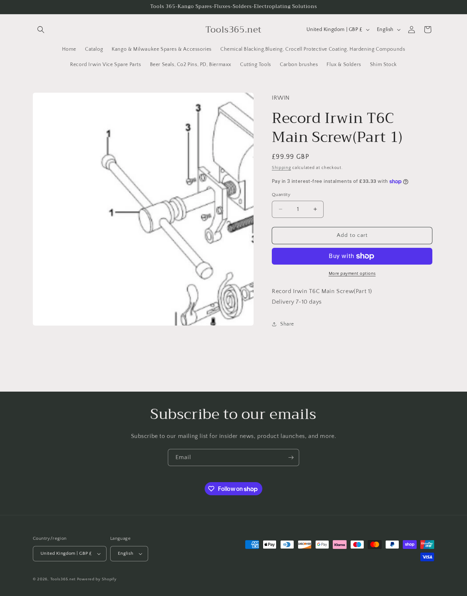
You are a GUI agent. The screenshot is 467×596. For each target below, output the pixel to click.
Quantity (281, 194)
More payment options (352, 273)
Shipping (281, 167)
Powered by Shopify (97, 579)
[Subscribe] (291, 457)
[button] (41, 30)
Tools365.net (63, 579)
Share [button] (287, 324)
